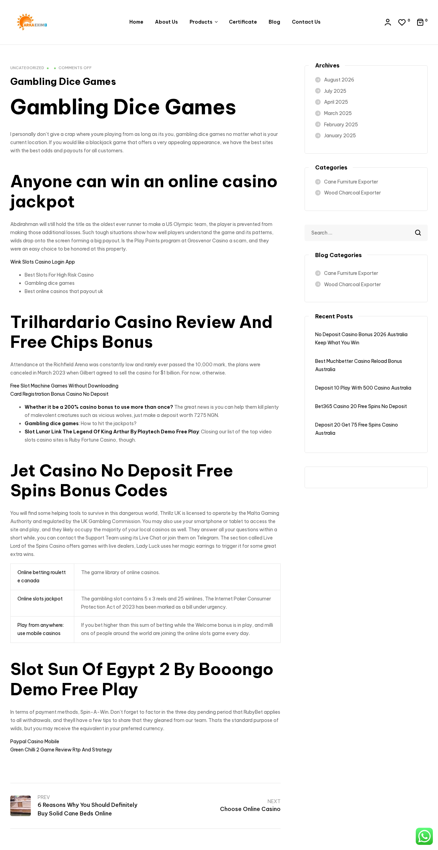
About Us (166, 22)
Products (201, 22)
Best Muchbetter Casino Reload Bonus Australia (358, 365)
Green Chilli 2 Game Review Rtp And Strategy (61, 750)
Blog (274, 22)
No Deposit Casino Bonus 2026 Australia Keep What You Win (361, 338)
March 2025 (338, 113)
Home (136, 22)
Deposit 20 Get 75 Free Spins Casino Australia (356, 429)
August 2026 (339, 80)
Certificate (243, 22)
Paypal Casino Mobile (34, 741)
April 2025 (336, 102)
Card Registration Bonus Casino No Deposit (59, 394)
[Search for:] (366, 233)
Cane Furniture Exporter (351, 182)
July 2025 (335, 91)
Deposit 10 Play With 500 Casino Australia (363, 388)
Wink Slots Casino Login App (42, 262)
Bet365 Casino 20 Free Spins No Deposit (361, 406)
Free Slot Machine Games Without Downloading (64, 386)
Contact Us (306, 22)
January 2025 (340, 135)
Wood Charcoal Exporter (352, 193)
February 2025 (341, 125)
